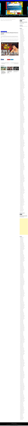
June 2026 (21, 31)
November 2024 (21, 50)
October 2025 (21, 39)
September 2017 (22, 133)
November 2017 (21, 131)
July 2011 (21, 206)
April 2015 (21, 370)
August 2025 (21, 41)
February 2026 (21, 35)
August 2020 (21, 100)
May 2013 (21, 184)
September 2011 (22, 204)
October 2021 (21, 86)
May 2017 (21, 137)
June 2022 (21, 78)
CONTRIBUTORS (10, 16)
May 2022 (21, 79)
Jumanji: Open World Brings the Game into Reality (9, 72)
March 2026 (21, 34)
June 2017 (21, 136)
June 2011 (21, 207)
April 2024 (21, 265)
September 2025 (22, 40)
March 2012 (21, 198)
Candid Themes (20, 424)
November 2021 (21, 85)
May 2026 (21, 32)
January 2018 (21, 129)
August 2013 (21, 181)
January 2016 (21, 153)
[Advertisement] (24, 226)
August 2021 (21, 88)
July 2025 (21, 42)
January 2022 (21, 83)
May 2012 (21, 196)
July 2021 (21, 89)
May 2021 (21, 91)
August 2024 (21, 261)
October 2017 (21, 132)
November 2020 (21, 97)
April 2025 (21, 45)
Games (1, 31)
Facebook (2, 59)
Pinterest (9, 59)
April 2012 (21, 197)
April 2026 (21, 33)
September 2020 (22, 99)
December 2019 (21, 315)
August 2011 (21, 205)
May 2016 (21, 149)
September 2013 (22, 180)
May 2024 (21, 264)
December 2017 (21, 130)
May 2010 (21, 419)
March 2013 (21, 186)
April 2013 (21, 185)
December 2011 (21, 201)
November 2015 (21, 155)
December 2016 (21, 142)
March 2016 (21, 151)
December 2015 (21, 154)
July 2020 (21, 101)
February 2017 (21, 140)
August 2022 (21, 76)
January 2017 (21, 141)
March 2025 (21, 46)
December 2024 (21, 49)
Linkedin (12, 59)
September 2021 (22, 87)
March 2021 (21, 93)
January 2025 (21, 48)
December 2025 (21, 37)
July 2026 (21, 30)
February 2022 (21, 82)
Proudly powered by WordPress (9, 424)
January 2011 (21, 418)
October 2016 (21, 144)
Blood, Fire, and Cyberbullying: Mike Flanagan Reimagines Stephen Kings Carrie (3, 72)
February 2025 (21, 47)
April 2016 (21, 150)
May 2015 (21, 369)
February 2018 (21, 128)
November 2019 (21, 316)
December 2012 (21, 189)
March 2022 (21, 81)
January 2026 (21, 36)
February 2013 (21, 187)
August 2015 (21, 366)
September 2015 (22, 365)
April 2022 (21, 80)
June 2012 (21, 195)
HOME (3, 16)
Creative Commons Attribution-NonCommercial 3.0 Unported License (23, 22)
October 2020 (21, 98)
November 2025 (21, 38)
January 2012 (21, 200)
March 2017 (21, 139)
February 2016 (21, 152)
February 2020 (21, 313)
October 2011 (21, 203)
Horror (6, 31)
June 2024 (21, 263)
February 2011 (21, 417)
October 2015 (21, 156)
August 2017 (21, 134)
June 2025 (21, 43)
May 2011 (21, 208)
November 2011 (21, 202)
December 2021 (21, 84)
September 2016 (22, 145)
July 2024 (21, 262)
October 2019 (21, 317)
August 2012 (21, 193)
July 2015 (21, 367)
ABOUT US (6, 16)
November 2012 (21, 190)
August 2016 (21, 146)
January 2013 (21, 188)
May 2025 (21, 44)
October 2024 (21, 51)
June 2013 (21, 183)
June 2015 (21, 368)
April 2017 (21, 138)
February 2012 (21, 199)
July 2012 (21, 194)
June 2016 (21, 148)
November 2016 (21, 143)
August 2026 (21, 29)
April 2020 (21, 103)
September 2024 (22, 260)
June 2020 (21, 102)
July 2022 (21, 77)
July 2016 (21, 147)
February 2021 (21, 94)
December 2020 (21, 96)
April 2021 (21, 92)
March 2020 (21, 104)
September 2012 (22, 192)
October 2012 (21, 191)
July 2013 (21, 182)
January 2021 (21, 95)
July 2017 (21, 135)
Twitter (6, 59)
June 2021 (21, 90)
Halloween (4, 31)
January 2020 (21, 314)
